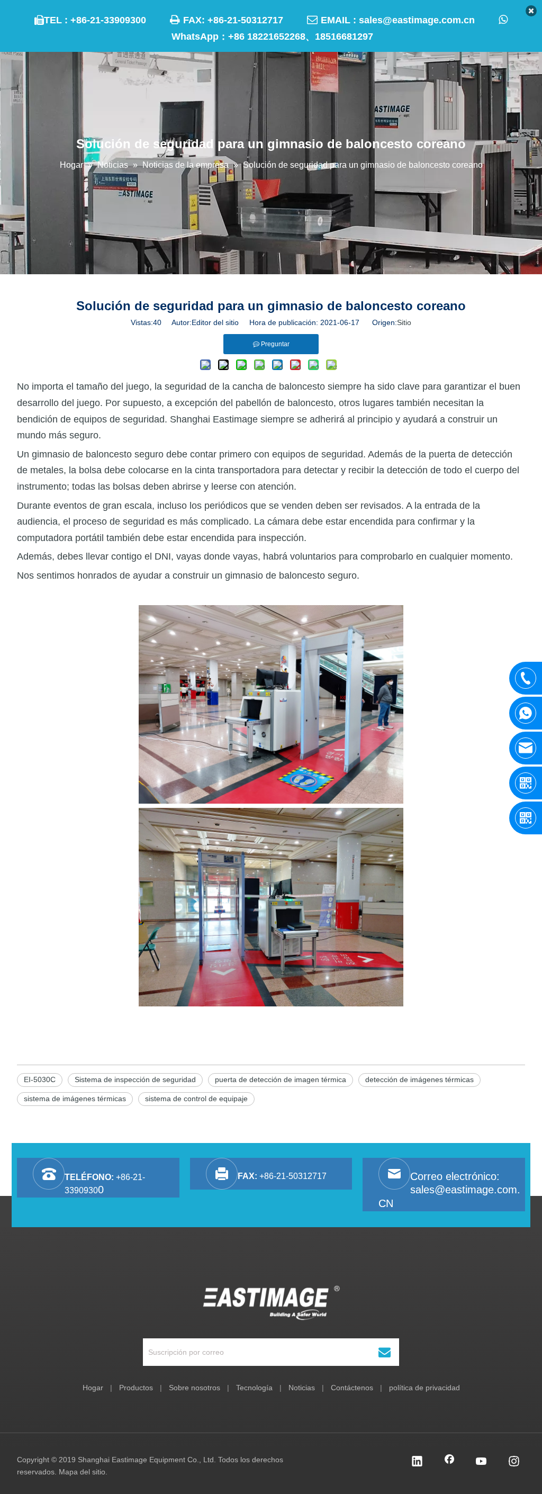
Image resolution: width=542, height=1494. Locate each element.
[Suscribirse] (384, 1352)
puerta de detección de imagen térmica (280, 1079)
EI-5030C (40, 1079)
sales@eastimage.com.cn (417, 20)
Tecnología (254, 1387)
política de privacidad (424, 1387)
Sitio (404, 322)
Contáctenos (352, 1387)
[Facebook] (449, 1462)
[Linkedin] (417, 1462)
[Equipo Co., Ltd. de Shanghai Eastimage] (271, 1302)
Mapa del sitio (82, 1472)
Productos (136, 1387)
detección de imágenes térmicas (419, 1079)
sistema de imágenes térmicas (75, 1098)
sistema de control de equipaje (196, 1098)
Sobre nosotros (194, 1387)
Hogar (93, 1387)
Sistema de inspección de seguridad (135, 1079)
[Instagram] (513, 1462)
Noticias (301, 1387)
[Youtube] (481, 1462)
